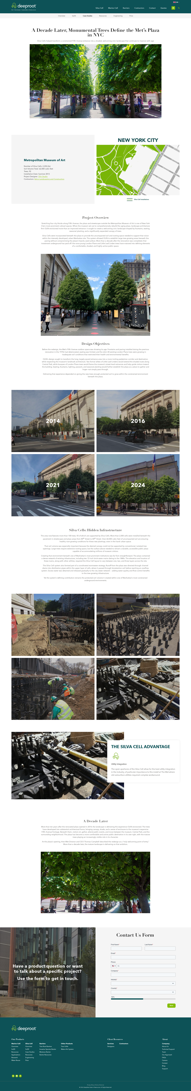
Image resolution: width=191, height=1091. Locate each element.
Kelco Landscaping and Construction (49, 179)
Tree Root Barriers (45, 1046)
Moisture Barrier (45, 1052)
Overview (61, 16)
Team (164, 1052)
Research (14, 1057)
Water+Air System (67, 1049)
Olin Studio (43, 176)
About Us (165, 1046)
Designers (110, 1046)
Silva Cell (99, 8)
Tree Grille (64, 1046)
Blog (163, 1066)
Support (165, 1069)
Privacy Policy (90, 1085)
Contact (152, 8)
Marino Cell (113, 8)
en (177, 2)
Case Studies (87, 16)
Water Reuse (15, 1060)
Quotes (164, 8)
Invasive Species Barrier (47, 1049)
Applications (15, 1055)
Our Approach (167, 1055)
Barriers (126, 8)
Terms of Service (99, 1085)
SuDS (74, 16)
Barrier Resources (45, 1055)
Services (110, 1044)
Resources (103, 16)
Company (166, 1044)
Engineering (118, 16)
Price (131, 16)
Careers (164, 1060)
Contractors (139, 8)
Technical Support (168, 1049)
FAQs (164, 1057)
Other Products (67, 1044)
